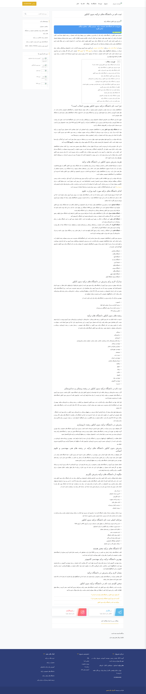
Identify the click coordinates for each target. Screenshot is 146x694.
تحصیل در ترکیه (50, 662)
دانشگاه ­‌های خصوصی (98, 48)
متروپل (106, 3)
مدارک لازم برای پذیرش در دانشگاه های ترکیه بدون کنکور (106, 73)
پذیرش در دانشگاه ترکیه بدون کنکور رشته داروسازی (107, 81)
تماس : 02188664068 (29, 3)
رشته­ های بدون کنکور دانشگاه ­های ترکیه (110, 75)
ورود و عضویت (85, 664)
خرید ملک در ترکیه (49, 658)
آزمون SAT (80, 51)
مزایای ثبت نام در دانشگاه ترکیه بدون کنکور (108, 602)
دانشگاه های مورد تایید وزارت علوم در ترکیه (37, 41)
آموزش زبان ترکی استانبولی (47, 667)
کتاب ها (83, 3)
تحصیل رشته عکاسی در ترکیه (40, 37)
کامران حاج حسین (110, 690)
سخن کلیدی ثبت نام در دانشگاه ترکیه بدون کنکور (108, 101)
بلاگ (88, 658)
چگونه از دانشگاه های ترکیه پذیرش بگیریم (110, 87)
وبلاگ (88, 3)
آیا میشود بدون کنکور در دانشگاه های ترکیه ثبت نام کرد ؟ (105, 594)
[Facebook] (33, 690)
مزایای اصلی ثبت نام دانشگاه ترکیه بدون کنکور (109, 89)
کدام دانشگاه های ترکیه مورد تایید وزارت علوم (109, 70)
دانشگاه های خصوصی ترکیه (47, 671)
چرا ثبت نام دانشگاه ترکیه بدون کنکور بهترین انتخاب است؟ (106, 64)
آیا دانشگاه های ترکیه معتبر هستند (112, 92)
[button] (118, 61)
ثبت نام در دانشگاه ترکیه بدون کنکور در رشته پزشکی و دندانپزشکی (104, 78)
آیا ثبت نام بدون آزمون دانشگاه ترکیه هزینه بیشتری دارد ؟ (105, 598)
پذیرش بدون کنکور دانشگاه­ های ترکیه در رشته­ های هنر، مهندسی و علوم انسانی (101, 84)
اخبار (78, 3)
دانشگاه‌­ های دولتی (112, 48)
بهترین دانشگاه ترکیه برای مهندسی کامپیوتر (109, 95)
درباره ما (87, 666)
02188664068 (117, 677)
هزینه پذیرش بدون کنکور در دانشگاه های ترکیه (109, 67)
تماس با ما (86, 661)
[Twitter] (31, 690)
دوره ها (100, 3)
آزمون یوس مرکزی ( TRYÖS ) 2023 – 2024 (36, 46)
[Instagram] (28, 690)
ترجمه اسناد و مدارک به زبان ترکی (45, 680)
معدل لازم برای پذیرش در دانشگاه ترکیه (110, 98)
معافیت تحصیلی (44, 26)
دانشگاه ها (93, 3)
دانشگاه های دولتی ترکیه (48, 675)
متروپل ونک (119, 187)
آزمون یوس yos (85, 669)
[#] (23, 690)
